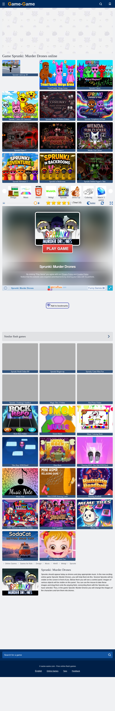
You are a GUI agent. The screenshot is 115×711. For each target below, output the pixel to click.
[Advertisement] (30, 30)
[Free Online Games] (21, 4)
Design (38, 564)
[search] (109, 655)
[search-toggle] (100, 4)
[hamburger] (3, 4)
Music (47, 564)
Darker (92, 203)
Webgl (63, 564)
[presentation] (4, 191)
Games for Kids (26, 564)
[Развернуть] (111, 203)
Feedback (76, 671)
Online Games (11, 564)
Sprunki (72, 564)
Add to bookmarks (59, 306)
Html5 (55, 564)
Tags (65, 671)
